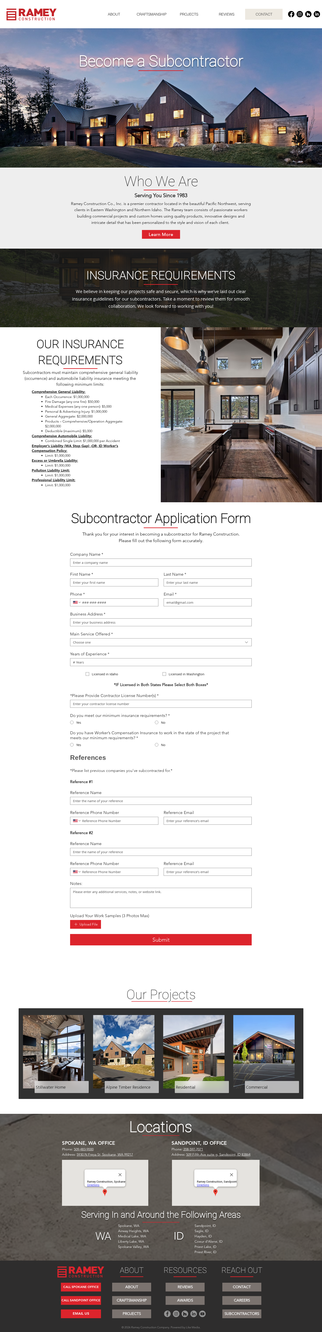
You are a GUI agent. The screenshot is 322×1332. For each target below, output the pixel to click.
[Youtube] (202, 1314)
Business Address (87, 614)
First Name (81, 574)
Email (170, 594)
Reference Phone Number (94, 812)
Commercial (257, 1087)
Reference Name (86, 792)
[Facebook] (291, 14)
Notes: (76, 883)
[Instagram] (300, 14)
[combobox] (161, 642)
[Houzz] (308, 14)
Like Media (193, 1327)
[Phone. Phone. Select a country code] (77, 602)
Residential (185, 1087)
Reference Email (179, 812)
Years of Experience (89, 653)
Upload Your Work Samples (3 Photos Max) (109, 915)
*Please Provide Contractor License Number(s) (114, 695)
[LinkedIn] (317, 14)
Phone (77, 594)
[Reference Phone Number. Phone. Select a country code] (77, 821)
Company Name (86, 554)
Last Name (175, 574)
